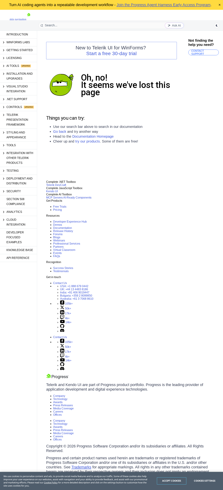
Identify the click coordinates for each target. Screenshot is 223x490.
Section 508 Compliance (15, 201)
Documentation (62, 227)
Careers (58, 411)
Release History (63, 231)
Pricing (57, 209)
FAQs (56, 256)
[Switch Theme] (217, 25)
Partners (58, 246)
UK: (74, 289)
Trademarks (81, 467)
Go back (59, 131)
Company (59, 395)
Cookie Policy (51, 482)
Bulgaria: (76, 295)
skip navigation (18, 19)
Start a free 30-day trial (111, 53)
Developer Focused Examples (15, 237)
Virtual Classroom (64, 249)
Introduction (17, 34)
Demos (57, 224)
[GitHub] (62, 327)
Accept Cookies (171, 480)
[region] (111, 481)
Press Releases (63, 405)
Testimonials (61, 271)
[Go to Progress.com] (57, 378)
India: (74, 292)
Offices (57, 414)
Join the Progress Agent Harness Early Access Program (163, 5)
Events (57, 253)
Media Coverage (63, 408)
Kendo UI (52, 191)
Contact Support (197, 52)
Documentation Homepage (93, 136)
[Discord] (62, 331)
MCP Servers (54, 197)
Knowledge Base (19, 250)
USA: (74, 286)
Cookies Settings (204, 480)
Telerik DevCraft (56, 185)
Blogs (56, 237)
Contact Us (60, 283)
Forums (58, 234)
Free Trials (59, 206)
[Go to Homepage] (28, 19)
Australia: (76, 298)
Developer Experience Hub (70, 221)
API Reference (17, 257)
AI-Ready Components (77, 197)
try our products (87, 141)
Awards (58, 402)
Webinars (59, 240)
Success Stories (63, 268)
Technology (60, 399)
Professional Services (66, 243)
